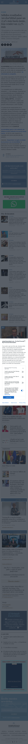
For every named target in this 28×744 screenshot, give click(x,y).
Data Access (14, 402)
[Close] (25, 341)
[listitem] (14, 368)
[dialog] (14, 372)
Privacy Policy (22, 402)
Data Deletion (5, 402)
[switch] (22, 372)
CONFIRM (8, 397)
